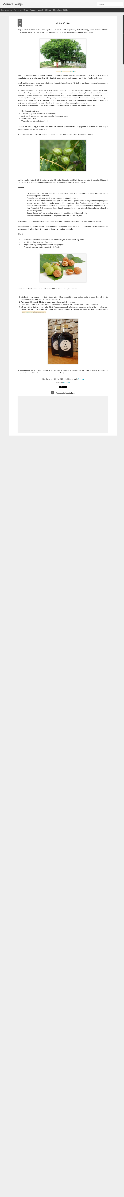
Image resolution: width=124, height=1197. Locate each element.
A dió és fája (63, 23)
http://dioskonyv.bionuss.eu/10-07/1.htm (66, 71)
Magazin (33, 10)
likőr (68, 382)
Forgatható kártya (21, 10)
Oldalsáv (48, 10)
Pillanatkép (57, 10)
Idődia (65, 10)
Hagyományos (6, 10)
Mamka (81, 379)
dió (64, 382)
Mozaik (40, 10)
